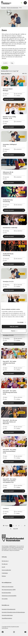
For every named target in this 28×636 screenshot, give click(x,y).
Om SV (3, 567)
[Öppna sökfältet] (21, 3)
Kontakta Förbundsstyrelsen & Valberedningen (13, 612)
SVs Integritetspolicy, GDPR (8, 589)
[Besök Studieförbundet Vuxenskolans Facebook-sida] (3, 632)
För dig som (5, 564)
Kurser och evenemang (12, 7)
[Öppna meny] (25, 2)
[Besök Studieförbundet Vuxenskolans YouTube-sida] (25, 632)
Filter (4, 67)
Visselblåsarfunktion (7, 618)
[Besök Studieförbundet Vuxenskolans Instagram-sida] (14, 632)
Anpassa (13, 330)
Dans (20, 7)
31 (10, 528)
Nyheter (4, 576)
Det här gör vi (5, 561)
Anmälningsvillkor (6, 592)
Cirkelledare (5, 573)
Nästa (14, 528)
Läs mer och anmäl (9, 99)
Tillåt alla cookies (14, 326)
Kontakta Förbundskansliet (8, 609)
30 (24, 525)
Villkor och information (7, 586)
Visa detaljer (20, 322)
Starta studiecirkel (6, 570)
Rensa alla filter (5, 73)
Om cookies (5, 598)
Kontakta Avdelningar (7, 615)
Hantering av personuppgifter (9, 595)
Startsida (3, 7)
